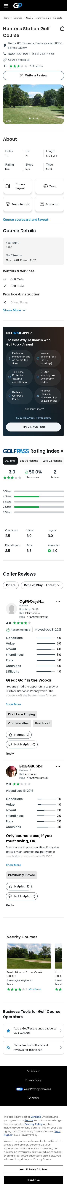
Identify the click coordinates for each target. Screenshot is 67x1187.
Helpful (21, 735)
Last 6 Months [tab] (29, 461)
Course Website (18, 60)
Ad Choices (33, 1071)
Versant (36, 1117)
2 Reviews (36, 66)
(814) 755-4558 (43, 54)
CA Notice (33, 1098)
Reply (10, 754)
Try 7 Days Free (33, 427)
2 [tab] (33, 118)
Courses (17, 17)
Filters (10, 585)
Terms (29, 1120)
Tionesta (57, 17)
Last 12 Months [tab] (52, 461)
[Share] (62, 28)
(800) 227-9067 (19, 54)
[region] (33, 1146)
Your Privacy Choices (37, 1089)
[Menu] (6, 5)
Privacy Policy (33, 1080)
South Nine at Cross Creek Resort (24, 974)
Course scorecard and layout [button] (25, 219)
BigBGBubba (31, 766)
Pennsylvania (42, 17)
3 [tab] (37, 118)
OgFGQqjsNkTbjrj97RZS (40, 601)
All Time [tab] (10, 461)
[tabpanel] (33, 104)
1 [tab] (30, 118)
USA (28, 17)
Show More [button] (12, 310)
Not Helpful (24, 744)
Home (6, 17)
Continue (33, 1180)
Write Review (35, 989)
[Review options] (58, 602)
